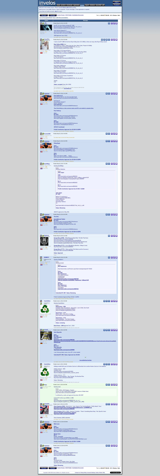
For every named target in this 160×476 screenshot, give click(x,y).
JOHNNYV (46, 257)
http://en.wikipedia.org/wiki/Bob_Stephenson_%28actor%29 (73, 280)
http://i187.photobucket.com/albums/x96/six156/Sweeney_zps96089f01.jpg (73, 407)
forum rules (66, 7)
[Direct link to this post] (114, 24)
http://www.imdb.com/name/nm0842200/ (64, 414)
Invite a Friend (99, 472)
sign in (56, 11)
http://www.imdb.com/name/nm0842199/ (64, 408)
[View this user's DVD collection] (109, 40)
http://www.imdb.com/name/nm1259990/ (64, 349)
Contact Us (77, 472)
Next (119, 15)
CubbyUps (46, 93)
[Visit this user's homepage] (107, 40)
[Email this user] (104, 40)
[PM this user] (109, 24)
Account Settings (91, 472)
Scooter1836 (47, 133)
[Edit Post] (112, 24)
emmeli (46, 329)
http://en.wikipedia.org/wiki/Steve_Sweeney (65, 412)
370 (111, 15)
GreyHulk (46, 403)
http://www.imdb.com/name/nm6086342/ (64, 339)
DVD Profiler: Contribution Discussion (75, 15)
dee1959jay (47, 163)
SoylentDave (47, 301)
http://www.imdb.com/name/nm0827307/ (68, 278)
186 (106, 15)
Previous (115, 15)
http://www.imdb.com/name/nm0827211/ (68, 289)
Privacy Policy (84, 472)
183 (101, 15)
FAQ (104, 472)
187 (108, 15)
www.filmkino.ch (67, 88)
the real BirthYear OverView (86, 360)
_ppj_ (45, 23)
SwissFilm (47, 39)
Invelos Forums (61, 15)
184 (103, 15)
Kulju (45, 384)
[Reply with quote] (116, 24)
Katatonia (46, 235)
